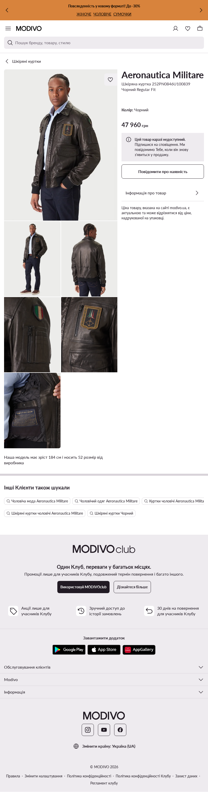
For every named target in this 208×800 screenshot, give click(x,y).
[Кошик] (200, 28)
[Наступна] (201, 10)
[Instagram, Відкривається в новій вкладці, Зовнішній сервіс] (88, 730)
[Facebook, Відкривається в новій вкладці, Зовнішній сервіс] (120, 730)
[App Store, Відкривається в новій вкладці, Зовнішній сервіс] (104, 650)
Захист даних (186, 776)
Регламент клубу (104, 783)
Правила (13, 776)
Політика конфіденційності (89, 776)
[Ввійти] (175, 28)
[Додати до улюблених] (110, 79)
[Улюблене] (188, 28)
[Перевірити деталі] (197, 193)
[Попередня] (7, 10)
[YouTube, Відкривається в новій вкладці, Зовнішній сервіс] (104, 730)
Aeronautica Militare (163, 74)
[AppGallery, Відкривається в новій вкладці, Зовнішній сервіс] (139, 650)
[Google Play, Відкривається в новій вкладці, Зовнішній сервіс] (69, 650)
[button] (60, 145)
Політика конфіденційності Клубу (143, 776)
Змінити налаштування (43, 776)
